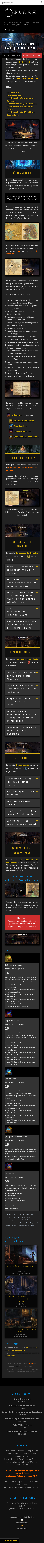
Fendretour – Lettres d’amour (19, 803)
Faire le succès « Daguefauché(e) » (22, 104)
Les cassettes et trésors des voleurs (21, 1330)
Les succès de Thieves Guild (21, 1266)
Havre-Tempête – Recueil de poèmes (22, 793)
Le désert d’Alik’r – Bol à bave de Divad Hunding (22, 813)
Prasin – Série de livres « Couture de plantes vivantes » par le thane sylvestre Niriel (21, 597)
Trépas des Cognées (17, 1350)
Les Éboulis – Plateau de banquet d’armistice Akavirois (22, 675)
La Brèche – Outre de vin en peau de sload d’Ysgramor (22, 730)
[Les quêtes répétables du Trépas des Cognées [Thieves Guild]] (21, 1285)
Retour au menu (10, 1540)
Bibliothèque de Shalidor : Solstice (22, 1431)
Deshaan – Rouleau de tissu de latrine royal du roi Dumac (22, 688)
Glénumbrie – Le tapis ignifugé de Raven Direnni (20, 781)
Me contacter (22, 1523)
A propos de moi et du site (22, 1517)
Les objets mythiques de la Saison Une (22, 1418)
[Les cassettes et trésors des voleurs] (21, 1318)
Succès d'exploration (22, 1353)
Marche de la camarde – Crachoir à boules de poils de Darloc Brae (21, 624)
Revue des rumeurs (22, 1399)
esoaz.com (13, 1366)
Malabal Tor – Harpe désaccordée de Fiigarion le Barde (19, 611)
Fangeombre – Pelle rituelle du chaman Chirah (19, 701)
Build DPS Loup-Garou (22, 1425)
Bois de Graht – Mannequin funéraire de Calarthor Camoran (22, 582)
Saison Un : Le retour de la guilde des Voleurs (22, 1412)
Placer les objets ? (14, 95)
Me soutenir (22, 1528)
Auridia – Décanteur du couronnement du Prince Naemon (22, 569)
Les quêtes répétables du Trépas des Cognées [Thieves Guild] (21, 1298)
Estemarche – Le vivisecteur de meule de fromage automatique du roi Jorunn (21, 716)
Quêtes (7, 39)
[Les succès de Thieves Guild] (21, 1254)
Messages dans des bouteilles (22, 1405)
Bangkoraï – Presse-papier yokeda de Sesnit (21, 822)
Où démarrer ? (13, 92)
